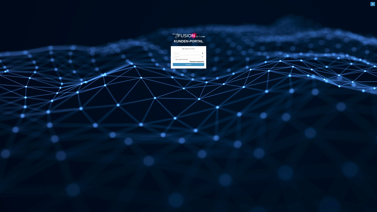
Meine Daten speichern (182, 59)
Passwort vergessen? (197, 61)
